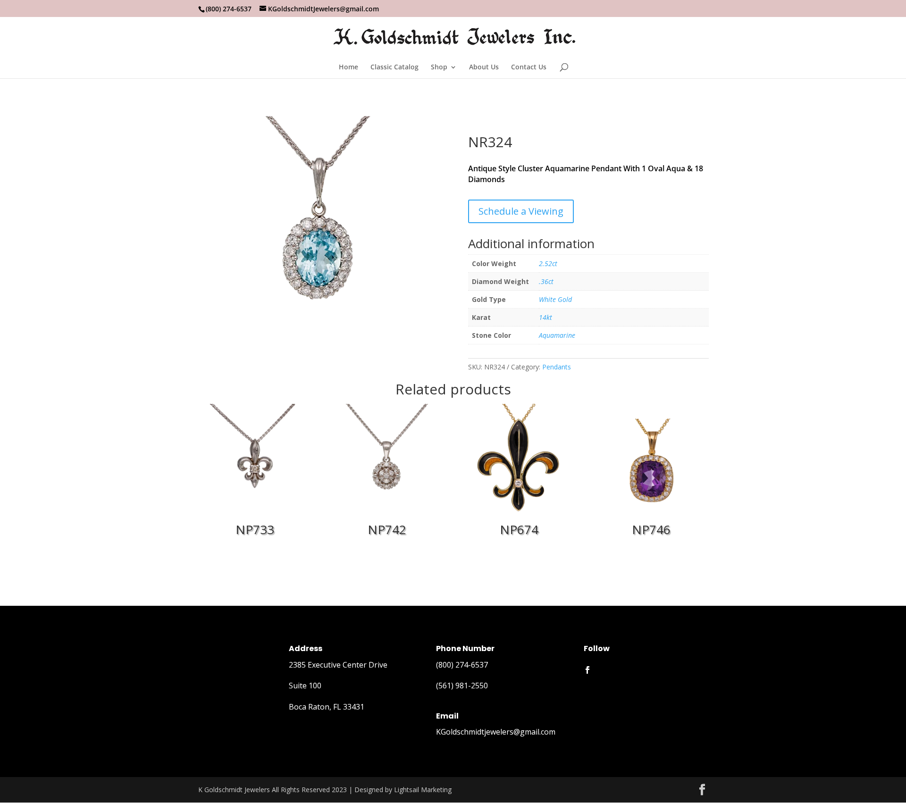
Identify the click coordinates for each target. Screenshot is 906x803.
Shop (439, 67)
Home (348, 67)
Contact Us (528, 67)
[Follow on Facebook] (587, 670)
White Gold (555, 299)
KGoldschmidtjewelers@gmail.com (495, 732)
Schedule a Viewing (520, 211)
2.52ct (548, 263)
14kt (545, 317)
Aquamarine (557, 335)
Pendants (556, 366)
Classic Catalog (394, 67)
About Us (484, 67)
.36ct (546, 281)
